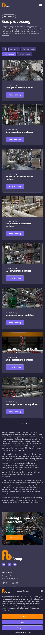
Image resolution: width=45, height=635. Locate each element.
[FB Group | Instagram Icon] (15, 564)
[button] (42, 591)
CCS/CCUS (14, 49)
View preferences (22, 628)
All (5, 49)
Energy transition (29, 49)
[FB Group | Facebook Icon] (9, 564)
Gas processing (9, 54)
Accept (22, 616)
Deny (22, 622)
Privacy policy (27, 632)
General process (24, 54)
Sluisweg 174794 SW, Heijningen (10, 577)
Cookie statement (17, 632)
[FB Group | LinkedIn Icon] (3, 564)
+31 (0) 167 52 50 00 (11, 583)
